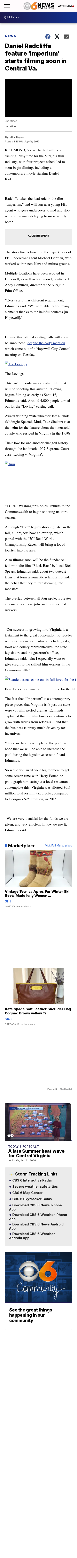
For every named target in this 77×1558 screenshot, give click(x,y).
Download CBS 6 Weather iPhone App (38, 1217)
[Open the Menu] (7, 6)
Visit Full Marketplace (58, 845)
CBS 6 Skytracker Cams (31, 1199)
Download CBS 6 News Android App (36, 1226)
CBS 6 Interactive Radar (31, 1180)
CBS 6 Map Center (27, 1193)
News (10, 36)
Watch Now (65, 6)
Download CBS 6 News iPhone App (35, 1207)
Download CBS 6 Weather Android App (32, 1236)
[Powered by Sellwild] (66, 1089)
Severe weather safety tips (34, 1187)
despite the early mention (46, 342)
